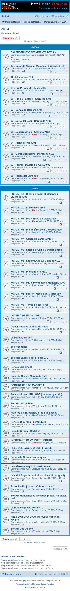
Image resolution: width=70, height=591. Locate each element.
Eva (33, 489)
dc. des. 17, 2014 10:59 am (52, 199)
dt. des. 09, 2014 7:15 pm (53, 379)
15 (66, 159)
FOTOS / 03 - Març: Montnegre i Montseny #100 (38, 282)
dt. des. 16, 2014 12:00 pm (53, 68)
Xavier (34, 90)
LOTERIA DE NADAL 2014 (25, 315)
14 (62, 159)
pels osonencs (19, 346)
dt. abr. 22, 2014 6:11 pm (55, 285)
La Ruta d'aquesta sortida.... (27, 507)
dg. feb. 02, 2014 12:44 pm (54, 307)
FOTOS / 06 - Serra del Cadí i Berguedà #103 (36, 249)
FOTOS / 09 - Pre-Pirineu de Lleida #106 (34, 218)
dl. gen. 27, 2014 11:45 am (51, 178)
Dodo (34, 369)
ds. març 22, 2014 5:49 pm (56, 501)
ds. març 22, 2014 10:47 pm (50, 489)
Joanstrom (36, 388)
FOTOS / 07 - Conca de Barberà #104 (32, 238)
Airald (16, 33)
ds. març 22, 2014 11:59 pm (52, 478)
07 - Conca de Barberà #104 (26, 110)
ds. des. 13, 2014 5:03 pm (51, 360)
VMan (34, 349)
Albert (35, 134)
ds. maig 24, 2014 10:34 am (51, 460)
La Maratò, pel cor (21, 337)
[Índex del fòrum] (35, 6)
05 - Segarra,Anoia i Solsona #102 (30, 132)
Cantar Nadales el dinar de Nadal (29, 326)
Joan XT (35, 79)
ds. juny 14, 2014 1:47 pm (51, 433)
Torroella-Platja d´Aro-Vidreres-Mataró (32, 486)
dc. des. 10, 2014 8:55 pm (50, 369)
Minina (34, 252)
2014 (5, 29)
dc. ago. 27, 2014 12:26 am (55, 101)
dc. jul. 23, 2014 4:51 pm (53, 241)
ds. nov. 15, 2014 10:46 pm (55, 388)
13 (59, 159)
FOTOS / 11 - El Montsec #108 (28, 207)
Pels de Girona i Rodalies (25, 431)
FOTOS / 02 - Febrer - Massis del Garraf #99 (36, 293)
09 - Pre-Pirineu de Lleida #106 (28, 88)
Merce (34, 318)
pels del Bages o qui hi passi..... (29, 357)
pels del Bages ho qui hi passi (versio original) (38, 475)
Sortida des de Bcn (22, 403)
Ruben (35, 167)
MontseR (36, 329)
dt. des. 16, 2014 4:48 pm (51, 340)
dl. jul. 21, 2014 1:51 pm (57, 112)
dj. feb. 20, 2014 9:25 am (52, 296)
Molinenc (36, 379)
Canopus (36, 156)
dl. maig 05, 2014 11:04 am (53, 145)
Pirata (34, 510)
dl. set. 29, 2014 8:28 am (51, 221)
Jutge (34, 232)
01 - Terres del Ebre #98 (24, 175)
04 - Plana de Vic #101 (23, 142)
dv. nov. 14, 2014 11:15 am (50, 397)
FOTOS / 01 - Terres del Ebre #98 (29, 304)
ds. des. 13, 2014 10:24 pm (51, 349)
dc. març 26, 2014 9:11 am (54, 156)
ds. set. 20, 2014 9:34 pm (52, 415)
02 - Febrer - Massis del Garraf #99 (30, 164)
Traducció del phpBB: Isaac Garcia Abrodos (35, 584)
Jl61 (33, 123)
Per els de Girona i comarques (28, 421)
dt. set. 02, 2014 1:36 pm (50, 232)
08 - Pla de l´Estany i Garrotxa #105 (31, 99)
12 (55, 159)
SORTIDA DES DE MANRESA (27, 385)
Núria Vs (35, 241)
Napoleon (36, 522)
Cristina (35, 145)
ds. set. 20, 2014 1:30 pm (56, 424)
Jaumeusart (37, 424)
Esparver (36, 469)
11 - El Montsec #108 (22, 77)
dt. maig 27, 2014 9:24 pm (51, 134)
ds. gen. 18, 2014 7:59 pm (49, 531)
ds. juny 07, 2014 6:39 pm (54, 443)
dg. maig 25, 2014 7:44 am (53, 450)
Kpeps (34, 360)
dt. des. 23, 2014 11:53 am (51, 318)
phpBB (26, 581)
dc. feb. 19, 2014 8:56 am (51, 167)
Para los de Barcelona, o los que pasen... (34, 412)
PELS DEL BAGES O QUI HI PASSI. (31, 448)
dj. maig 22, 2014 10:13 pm (54, 469)
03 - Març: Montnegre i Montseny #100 (32, 153)
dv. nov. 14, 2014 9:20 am (49, 406)
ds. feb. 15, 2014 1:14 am (53, 522)
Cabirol (35, 340)
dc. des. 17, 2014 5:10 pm (54, 329)
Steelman (36, 443)
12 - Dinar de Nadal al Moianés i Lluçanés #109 (37, 66)
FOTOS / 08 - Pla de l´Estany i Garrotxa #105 (36, 229)
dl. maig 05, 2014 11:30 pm (54, 274)
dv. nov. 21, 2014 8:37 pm (53, 79)
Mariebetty (36, 101)
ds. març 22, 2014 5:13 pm (51, 510)
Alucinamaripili (38, 112)
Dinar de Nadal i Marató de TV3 (28, 376)
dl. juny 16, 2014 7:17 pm (49, 123)
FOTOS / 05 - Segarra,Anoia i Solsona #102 (35, 260)
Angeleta (35, 307)
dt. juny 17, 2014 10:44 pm (51, 252)
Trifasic (35, 68)
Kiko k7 (35, 415)
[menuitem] (6, 16)
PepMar (35, 450)
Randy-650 (37, 285)
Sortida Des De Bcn (22, 528)
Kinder (35, 221)
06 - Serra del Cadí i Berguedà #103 (31, 121)
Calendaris (25, 59)
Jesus (34, 433)
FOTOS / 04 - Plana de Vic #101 (29, 271)
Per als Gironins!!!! (21, 367)
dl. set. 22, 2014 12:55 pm (51, 90)
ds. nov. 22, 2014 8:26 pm (51, 210)
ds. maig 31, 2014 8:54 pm (51, 263)
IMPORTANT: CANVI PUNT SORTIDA (31, 440)
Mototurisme (38, 55)
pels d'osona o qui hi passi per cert (31, 466)
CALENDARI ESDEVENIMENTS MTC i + (33, 52)
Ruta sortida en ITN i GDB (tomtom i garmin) (36, 394)
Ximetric (35, 296)
